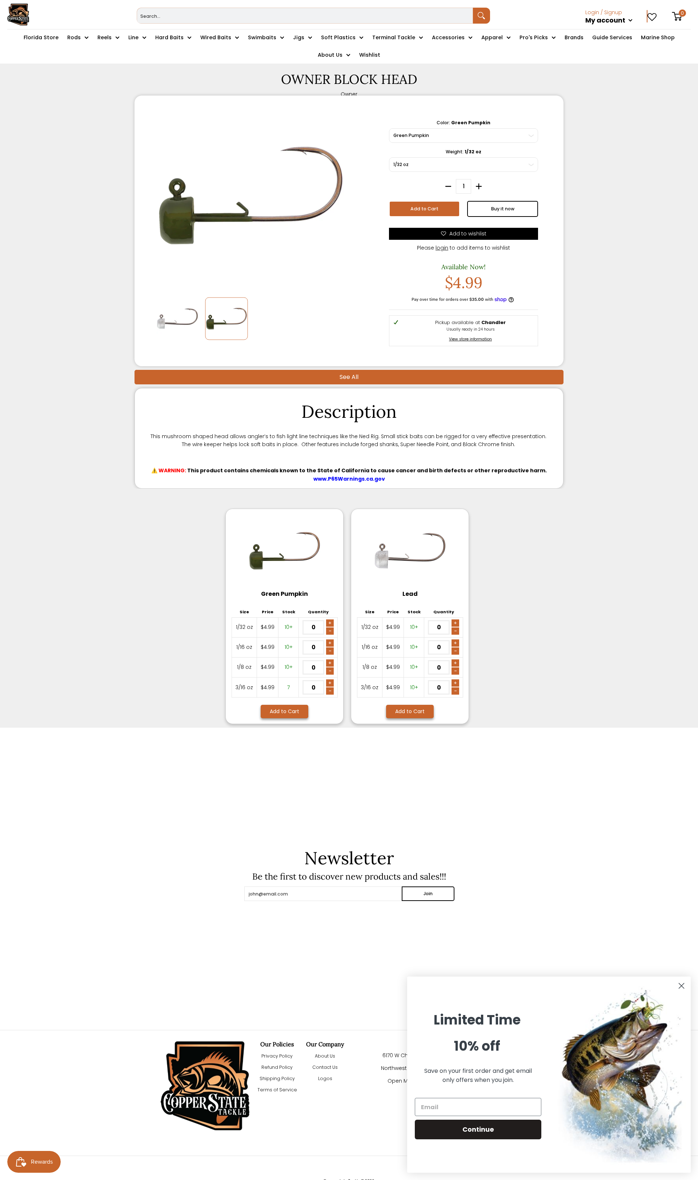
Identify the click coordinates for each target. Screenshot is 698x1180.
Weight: (463, 152)
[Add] (478, 186)
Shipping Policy (277, 1078)
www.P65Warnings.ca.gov (349, 478)
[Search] (481, 16)
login (442, 247)
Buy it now (502, 209)
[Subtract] (448, 186)
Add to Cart (424, 209)
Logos (325, 1078)
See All (349, 377)
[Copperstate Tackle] (18, 14)
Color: (463, 123)
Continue (478, 1129)
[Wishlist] (652, 14)
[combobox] (305, 16)
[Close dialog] (681, 985)
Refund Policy (277, 1067)
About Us (325, 1056)
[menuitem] (616, 28)
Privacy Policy (277, 1056)
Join (428, 893)
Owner (349, 94)
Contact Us (325, 1067)
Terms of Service (277, 1090)
